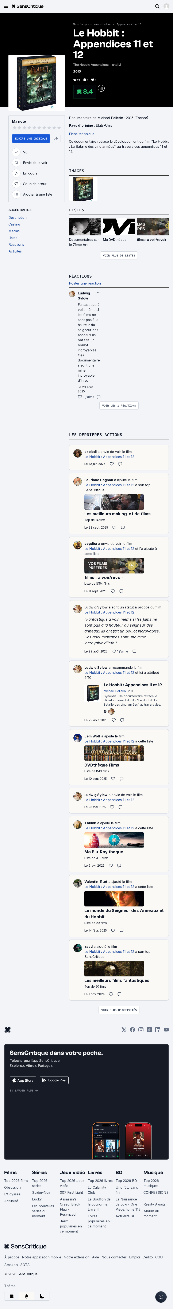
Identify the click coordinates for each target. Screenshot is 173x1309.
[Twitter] (124, 1031)
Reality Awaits (154, 1204)
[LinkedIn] (157, 1031)
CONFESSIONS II (156, 1195)
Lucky (37, 1199)
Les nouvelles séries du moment (43, 1211)
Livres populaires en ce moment (99, 1221)
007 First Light (71, 1192)
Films (96, 24)
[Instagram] (140, 1031)
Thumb (90, 823)
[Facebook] (132, 1031)
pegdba (90, 543)
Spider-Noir (41, 1192)
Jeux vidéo (72, 1172)
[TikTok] (149, 1031)
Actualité (11, 1201)
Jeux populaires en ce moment (71, 1226)
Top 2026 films (16, 1181)
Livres (95, 1172)
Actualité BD (125, 1216)
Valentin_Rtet (95, 881)
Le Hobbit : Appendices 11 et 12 (122, 24)
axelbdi (90, 452)
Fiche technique (81, 134)
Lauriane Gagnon (98, 480)
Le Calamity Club (97, 1190)
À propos (11, 1257)
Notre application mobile (41, 1257)
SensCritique (81, 24)
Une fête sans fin (127, 1190)
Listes (76, 209)
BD (119, 1172)
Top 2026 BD (126, 1181)
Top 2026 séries (39, 1183)
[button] (166, 6)
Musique (153, 1172)
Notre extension (76, 1257)
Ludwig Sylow (96, 607)
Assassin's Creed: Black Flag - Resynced (70, 1206)
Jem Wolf (92, 736)
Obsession (12, 1187)
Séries (39, 1172)
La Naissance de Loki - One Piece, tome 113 (128, 1204)
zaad (88, 946)
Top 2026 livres (100, 1181)
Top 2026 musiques (151, 1183)
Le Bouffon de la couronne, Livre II (99, 1204)
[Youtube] (166, 1031)
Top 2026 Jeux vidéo (72, 1183)
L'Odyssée (12, 1194)
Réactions (80, 276)
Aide (95, 1257)
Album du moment (151, 1213)
